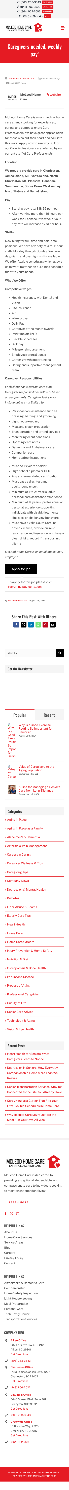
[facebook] (5, 1213)
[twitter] (11, 1213)
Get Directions (19, 1354)
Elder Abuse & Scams (22, 907)
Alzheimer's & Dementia (23, 837)
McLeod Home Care (17, 600)
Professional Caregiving (23, 994)
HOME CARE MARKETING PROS (41, 1476)
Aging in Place (17, 819)
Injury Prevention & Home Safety (29, 950)
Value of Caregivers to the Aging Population (36, 768)
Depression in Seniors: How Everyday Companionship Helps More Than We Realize (32, 1073)
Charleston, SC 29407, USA (21, 78)
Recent (49, 715)
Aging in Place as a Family (25, 828)
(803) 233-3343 (21, 1360)
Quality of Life (16, 1003)
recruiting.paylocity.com (25, 586)
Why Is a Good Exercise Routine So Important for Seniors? (36, 728)
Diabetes (13, 898)
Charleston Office (22, 1367)
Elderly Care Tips (19, 915)
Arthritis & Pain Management (27, 846)
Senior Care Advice (20, 1012)
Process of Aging (18, 985)
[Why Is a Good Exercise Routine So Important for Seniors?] (12, 725)
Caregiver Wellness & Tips (25, 863)
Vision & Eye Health (20, 1029)
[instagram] (17, 1213)
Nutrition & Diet (17, 959)
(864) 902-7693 (20, 1442)
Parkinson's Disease (20, 977)
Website (55, 94)
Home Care (15, 933)
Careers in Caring (19, 854)
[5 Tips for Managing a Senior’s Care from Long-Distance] (12, 787)
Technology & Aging (21, 1020)
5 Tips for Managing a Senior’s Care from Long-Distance (39, 788)
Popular (19, 715)
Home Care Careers (20, 942)
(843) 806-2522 (21, 1387)
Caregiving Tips (17, 872)
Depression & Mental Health (26, 889)
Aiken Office (18, 1340)
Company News (18, 880)
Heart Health (16, 924)
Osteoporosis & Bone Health (26, 968)
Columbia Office (21, 1394)
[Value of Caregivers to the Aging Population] (12, 767)
